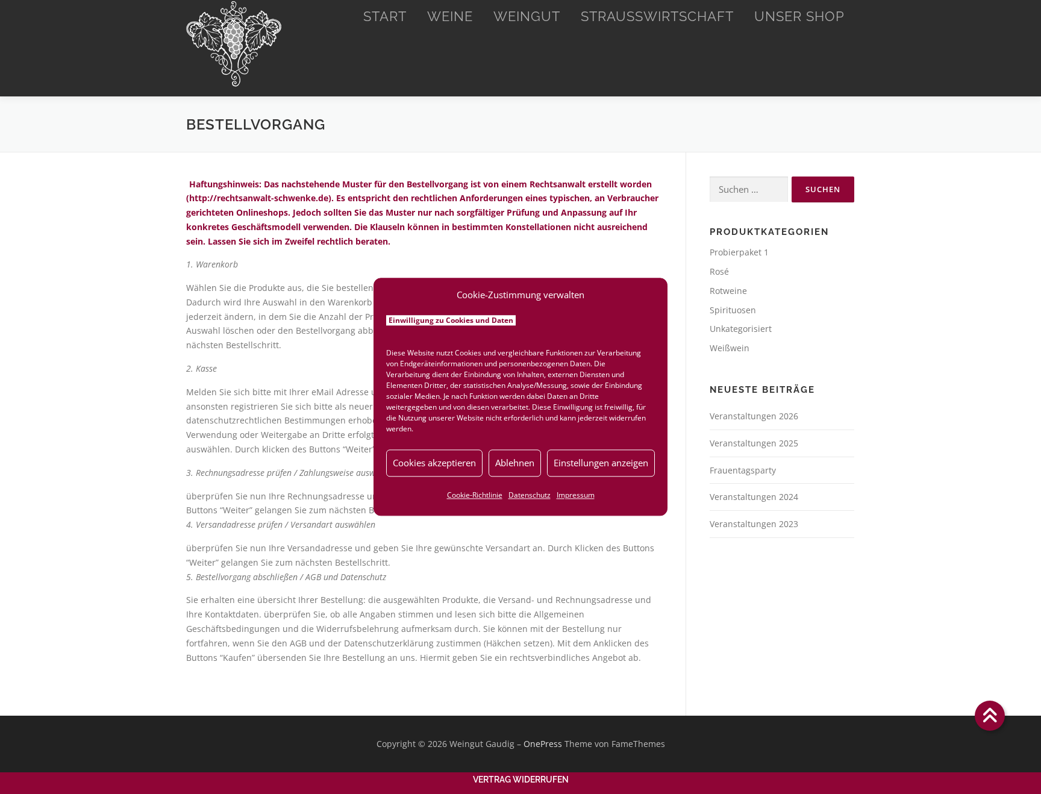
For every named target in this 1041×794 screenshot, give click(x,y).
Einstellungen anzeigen (601, 463)
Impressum (576, 495)
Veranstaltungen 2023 (754, 524)
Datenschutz (529, 495)
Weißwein (729, 348)
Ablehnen (514, 463)
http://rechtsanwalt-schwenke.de (258, 198)
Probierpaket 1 (739, 252)
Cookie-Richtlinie (474, 495)
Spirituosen (733, 310)
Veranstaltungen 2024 (754, 496)
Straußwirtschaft (657, 16)
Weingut (526, 16)
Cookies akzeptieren (434, 463)
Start (385, 16)
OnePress (543, 743)
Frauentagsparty (743, 470)
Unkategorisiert (741, 328)
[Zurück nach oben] (990, 716)
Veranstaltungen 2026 (754, 416)
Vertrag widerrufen (521, 779)
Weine (450, 16)
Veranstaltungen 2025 (754, 443)
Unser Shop (799, 16)
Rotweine (728, 290)
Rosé (719, 271)
